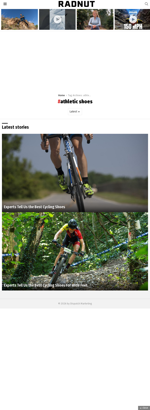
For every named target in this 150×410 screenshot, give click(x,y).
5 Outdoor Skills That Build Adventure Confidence (17, 25)
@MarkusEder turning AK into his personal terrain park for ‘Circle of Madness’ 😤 (56, 24)
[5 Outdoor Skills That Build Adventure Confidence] (19, 19)
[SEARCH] (146, 4)
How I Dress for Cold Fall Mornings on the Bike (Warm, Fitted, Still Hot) (93, 24)
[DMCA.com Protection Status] (75, 408)
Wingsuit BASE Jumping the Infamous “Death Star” (130, 25)
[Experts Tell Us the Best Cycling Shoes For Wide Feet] (75, 251)
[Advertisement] (75, 60)
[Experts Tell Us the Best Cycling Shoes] (75, 173)
